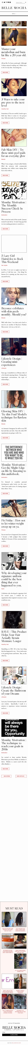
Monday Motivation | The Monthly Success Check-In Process (13, 206)
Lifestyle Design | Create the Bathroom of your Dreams (13, 690)
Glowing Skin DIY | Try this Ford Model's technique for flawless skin (14, 415)
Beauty (3, 159)
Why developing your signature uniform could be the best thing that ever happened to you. (13, 579)
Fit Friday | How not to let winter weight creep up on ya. (13, 523)
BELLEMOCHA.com (16, 1042)
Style (2, 588)
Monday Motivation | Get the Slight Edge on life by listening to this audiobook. (13, 469)
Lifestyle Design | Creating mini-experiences (11, 362)
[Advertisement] (14, 841)
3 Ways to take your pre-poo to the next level (12, 102)
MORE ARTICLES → (21, 776)
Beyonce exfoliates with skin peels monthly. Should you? (13, 311)
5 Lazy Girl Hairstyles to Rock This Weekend (12, 259)
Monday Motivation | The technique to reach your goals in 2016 (13, 744)
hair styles (4, 265)
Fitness (3, 58)
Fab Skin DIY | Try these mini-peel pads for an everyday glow (13, 153)
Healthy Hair (5, 109)
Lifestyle (3, 368)
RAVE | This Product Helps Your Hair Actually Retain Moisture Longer (13, 636)
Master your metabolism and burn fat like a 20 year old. (13, 52)
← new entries (6, 776)
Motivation (4, 215)
